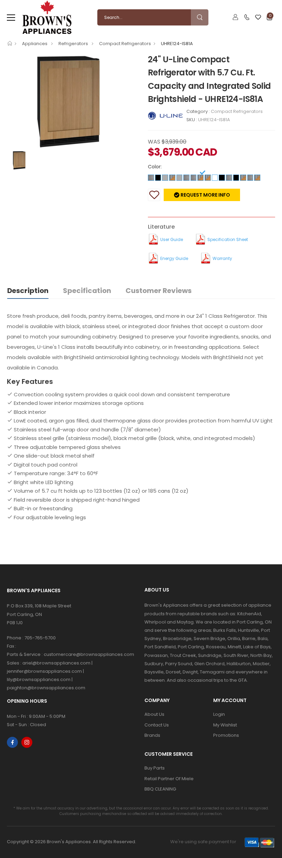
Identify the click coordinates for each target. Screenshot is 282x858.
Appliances (35, 43)
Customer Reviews (159, 290)
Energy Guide (174, 258)
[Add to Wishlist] (154, 195)
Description (27, 290)
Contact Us (156, 725)
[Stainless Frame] (165, 177)
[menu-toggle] (11, 17)
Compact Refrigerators (125, 43)
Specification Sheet (227, 239)
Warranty (222, 258)
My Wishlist (225, 725)
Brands (152, 735)
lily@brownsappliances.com (38, 679)
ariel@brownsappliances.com (56, 663)
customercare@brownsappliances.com (89, 654)
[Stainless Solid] (151, 177)
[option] (72, 101)
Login (219, 714)
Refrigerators (73, 43)
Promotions (226, 735)
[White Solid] (215, 177)
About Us (154, 714)
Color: (155, 166)
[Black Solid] (158, 177)
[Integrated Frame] (172, 177)
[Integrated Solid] (200, 177)
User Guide (171, 239)
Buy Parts (154, 768)
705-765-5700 (40, 638)
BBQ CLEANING (160, 789)
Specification (87, 290)
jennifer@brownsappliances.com (44, 671)
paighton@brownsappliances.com (46, 687)
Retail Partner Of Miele (169, 778)
